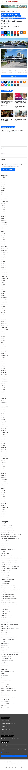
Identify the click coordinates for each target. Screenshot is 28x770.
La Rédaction (5, 26)
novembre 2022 (4, 274)
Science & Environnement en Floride (8, 690)
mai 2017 (3, 415)
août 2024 (3, 229)
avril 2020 (3, 340)
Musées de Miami (4, 669)
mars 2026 (3, 188)
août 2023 (3, 254)
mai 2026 (3, 184)
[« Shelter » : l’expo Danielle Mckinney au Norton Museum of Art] (7, 96)
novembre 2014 (4, 479)
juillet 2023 (3, 256)
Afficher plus (14, 76)
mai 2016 (3, 441)
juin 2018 (3, 387)
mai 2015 (3, 466)
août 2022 (3, 280)
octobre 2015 (3, 456)
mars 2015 (3, 471)
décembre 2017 (4, 400)
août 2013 (3, 509)
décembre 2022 (4, 271)
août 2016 (3, 434)
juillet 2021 (3, 308)
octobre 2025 (4, 199)
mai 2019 (3, 364)
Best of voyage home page (6, 542)
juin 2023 (3, 259)
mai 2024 (3, 235)
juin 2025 (3, 207)
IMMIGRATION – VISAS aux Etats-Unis (8, 637)
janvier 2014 (3, 501)
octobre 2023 (4, 250)
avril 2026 (3, 186)
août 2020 (3, 331)
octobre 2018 (3, 379)
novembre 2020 (4, 325)
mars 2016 (3, 445)
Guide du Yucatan (4, 626)
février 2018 (3, 396)
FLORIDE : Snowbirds (5, 611)
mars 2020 (3, 342)
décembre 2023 (4, 246)
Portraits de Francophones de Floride (8, 688)
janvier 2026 (3, 192)
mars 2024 (3, 239)
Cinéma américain (4, 545)
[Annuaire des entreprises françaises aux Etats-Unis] (14, 6)
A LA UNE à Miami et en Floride (7, 525)
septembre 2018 (4, 381)
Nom (2, 148)
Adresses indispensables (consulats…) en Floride (11, 534)
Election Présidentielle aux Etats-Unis (8, 562)
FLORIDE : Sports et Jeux (6, 617)
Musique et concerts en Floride (7, 671)
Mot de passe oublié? (22, 749)
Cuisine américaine (5, 553)
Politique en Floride (5, 684)
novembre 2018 (4, 376)
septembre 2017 (4, 406)
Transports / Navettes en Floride (7, 703)
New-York (3, 673)
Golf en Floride (4, 619)
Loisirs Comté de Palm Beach (8, 18)
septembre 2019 (4, 355)
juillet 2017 (3, 411)
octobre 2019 (3, 353)
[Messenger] (5, 35)
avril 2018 (3, 391)
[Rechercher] (6, 2)
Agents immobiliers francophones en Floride (10, 538)
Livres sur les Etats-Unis (6, 656)
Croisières (4, 14)
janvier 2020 (3, 346)
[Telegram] (12, 35)
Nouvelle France (4, 675)
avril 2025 (3, 211)
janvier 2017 (3, 423)
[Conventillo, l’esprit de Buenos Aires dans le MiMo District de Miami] (7, 113)
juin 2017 (3, 413)
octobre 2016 (3, 430)
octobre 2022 (4, 276)
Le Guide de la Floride (13, 763)
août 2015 (3, 460)
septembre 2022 (4, 278)
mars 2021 (3, 316)
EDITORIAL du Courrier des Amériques (9, 560)
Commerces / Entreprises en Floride (8, 549)
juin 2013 (3, 513)
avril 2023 (3, 263)
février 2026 (3, 190)
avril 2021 (3, 314)
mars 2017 (3, 419)
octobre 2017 (3, 404)
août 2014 (3, 486)
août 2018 (3, 383)
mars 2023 (3, 265)
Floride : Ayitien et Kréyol (6, 600)
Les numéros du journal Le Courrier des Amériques (11, 652)
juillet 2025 (3, 205)
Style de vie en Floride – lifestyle (7, 697)
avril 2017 (3, 417)
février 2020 (3, 344)
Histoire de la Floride (5, 630)
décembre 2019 (4, 349)
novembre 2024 (4, 222)
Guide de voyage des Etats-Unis (8, 723)
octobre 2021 (3, 301)
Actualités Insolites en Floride (7, 532)
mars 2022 (3, 291)
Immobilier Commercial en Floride (7, 639)
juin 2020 (3, 336)
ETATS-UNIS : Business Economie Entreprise (10, 566)
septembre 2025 (4, 201)
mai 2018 (3, 389)
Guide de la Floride (5, 726)
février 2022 (3, 293)
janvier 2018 (3, 398)
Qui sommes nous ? (6, 729)
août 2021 (3, 306)
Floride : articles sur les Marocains (8, 594)
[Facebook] (2, 32)
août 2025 (3, 203)
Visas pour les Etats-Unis (6, 707)
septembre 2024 (4, 226)
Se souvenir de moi (6, 752)
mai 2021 (3, 312)
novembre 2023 (4, 248)
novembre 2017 (4, 402)
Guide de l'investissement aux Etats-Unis (9, 624)
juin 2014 (3, 490)
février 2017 (3, 421)
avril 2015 (3, 468)
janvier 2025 (3, 218)
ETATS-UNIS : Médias (5, 572)
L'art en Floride (4, 649)
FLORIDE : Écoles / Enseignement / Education (10, 604)
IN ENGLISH (3, 641)
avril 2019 (3, 366)
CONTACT (21, 763)
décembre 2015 (4, 451)
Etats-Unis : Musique (5, 575)
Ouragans (3, 677)
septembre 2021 (4, 304)
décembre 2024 (4, 220)
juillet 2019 (3, 359)
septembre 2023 (4, 252)
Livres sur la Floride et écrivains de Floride (9, 654)
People (2, 682)
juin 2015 (3, 464)
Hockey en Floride (4, 634)
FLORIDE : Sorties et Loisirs (11, 11)
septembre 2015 (4, 458)
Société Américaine (5, 692)
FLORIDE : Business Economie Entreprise (9, 602)
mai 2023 (3, 261)
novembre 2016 (4, 428)
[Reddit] (18, 32)
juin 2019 (3, 361)
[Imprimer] (18, 35)
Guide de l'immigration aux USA (7, 622)
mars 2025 (3, 214)
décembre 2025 (4, 194)
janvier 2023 (3, 269)
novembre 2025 (4, 196)
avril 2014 (3, 494)
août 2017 (3, 408)
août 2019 (3, 357)
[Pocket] (2, 35)
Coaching (3, 547)
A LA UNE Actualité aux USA (7, 527)
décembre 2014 (4, 477)
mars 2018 (3, 394)
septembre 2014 (4, 483)
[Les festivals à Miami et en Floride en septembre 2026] (21, 113)
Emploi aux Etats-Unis (5, 564)
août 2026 (3, 177)
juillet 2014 (3, 488)
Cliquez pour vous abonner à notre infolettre (10, 738)
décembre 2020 (4, 323)
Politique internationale (5, 686)
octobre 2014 (3, 481)
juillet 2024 (3, 231)
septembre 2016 (4, 432)
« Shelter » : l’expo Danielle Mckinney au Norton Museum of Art (7, 102)
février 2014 (3, 498)
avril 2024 (3, 237)
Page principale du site (6, 720)
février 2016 (3, 447)
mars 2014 (3, 496)
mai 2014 (3, 492)
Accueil (3, 11)
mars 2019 (3, 368)
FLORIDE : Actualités (5, 592)
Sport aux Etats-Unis (5, 694)
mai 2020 (3, 338)
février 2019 (3, 370)
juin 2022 (3, 284)
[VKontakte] (21, 32)
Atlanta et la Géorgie (5, 540)
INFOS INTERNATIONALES (6, 643)
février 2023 (3, 267)
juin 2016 (3, 438)
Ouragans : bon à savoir (6, 679)
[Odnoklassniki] (24, 32)
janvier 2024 (3, 244)
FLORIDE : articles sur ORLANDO (7, 596)
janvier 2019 (3, 372)
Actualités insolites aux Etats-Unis (8, 530)
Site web (3, 159)
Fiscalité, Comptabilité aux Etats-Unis (8, 587)
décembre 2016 (4, 426)
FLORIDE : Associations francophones (8, 598)
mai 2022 (3, 286)
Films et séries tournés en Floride (8, 585)
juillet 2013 (3, 511)
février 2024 (3, 241)
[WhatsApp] (8, 35)
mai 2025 (3, 209)
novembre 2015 (4, 453)
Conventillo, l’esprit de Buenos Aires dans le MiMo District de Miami (7, 119)
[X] (5, 32)
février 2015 (3, 473)
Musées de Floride (5, 667)
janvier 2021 (3, 321)
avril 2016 (3, 443)
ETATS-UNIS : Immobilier (6, 570)
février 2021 (3, 319)
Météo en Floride (4, 664)
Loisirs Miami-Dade (5, 662)
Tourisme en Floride (5, 699)
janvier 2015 (3, 475)
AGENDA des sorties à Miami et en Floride (9, 536)
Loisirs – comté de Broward (6, 658)
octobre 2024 (4, 224)
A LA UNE (3, 523)
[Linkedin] (8, 32)
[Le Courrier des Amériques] (13, 2)
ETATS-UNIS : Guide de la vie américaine (9, 568)
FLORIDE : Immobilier (5, 607)
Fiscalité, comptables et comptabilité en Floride (10, 589)
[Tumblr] (12, 32)
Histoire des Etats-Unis (6, 632)
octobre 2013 (3, 505)
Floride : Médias (4, 609)
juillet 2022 (3, 282)
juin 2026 (3, 181)
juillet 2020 (3, 334)
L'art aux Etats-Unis (5, 647)
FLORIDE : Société (4, 613)
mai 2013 (3, 516)
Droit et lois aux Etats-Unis (6, 555)
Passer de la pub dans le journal (8, 732)
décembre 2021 (4, 297)
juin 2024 (3, 233)
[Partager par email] (15, 35)
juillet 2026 (3, 179)
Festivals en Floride (5, 583)
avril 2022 (3, 289)
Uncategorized (4, 705)
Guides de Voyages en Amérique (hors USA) (11, 16)
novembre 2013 (4, 503)
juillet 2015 (3, 462)
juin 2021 (3, 310)
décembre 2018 (4, 374)
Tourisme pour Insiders (20, 18)
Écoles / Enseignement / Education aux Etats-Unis (11, 557)
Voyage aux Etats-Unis (5, 709)
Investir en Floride (4, 645)
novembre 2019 (4, 351)
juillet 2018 (3, 385)
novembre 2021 (4, 299)
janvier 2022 (3, 295)
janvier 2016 (3, 449)
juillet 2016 (3, 436)
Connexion (14, 755)
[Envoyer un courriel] (8, 26)
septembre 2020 (4, 329)
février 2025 (3, 216)
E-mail (2, 153)
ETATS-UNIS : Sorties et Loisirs (7, 579)
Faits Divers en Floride (5, 581)
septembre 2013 (4, 507)
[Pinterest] (15, 32)
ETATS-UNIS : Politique (5, 577)
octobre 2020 (4, 327)
